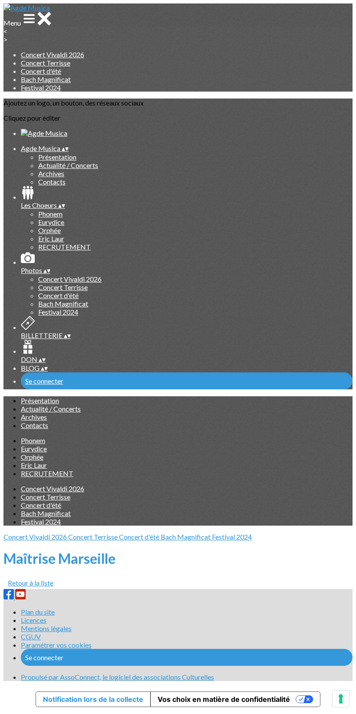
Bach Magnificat (46, 79)
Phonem (50, 214)
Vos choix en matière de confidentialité (224, 699)
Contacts (52, 182)
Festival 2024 (41, 87)
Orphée (49, 230)
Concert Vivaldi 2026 (52, 54)
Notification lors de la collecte (93, 699)
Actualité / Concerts (68, 165)
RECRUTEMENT (64, 247)
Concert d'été (41, 71)
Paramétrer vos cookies (56, 645)
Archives (51, 173)
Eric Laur (51, 238)
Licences (33, 620)
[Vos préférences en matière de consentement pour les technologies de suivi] (341, 699)
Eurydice (51, 222)
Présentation (57, 157)
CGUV (31, 636)
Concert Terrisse (45, 63)
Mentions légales (46, 628)
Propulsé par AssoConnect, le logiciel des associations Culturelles (117, 677)
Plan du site (38, 612)
